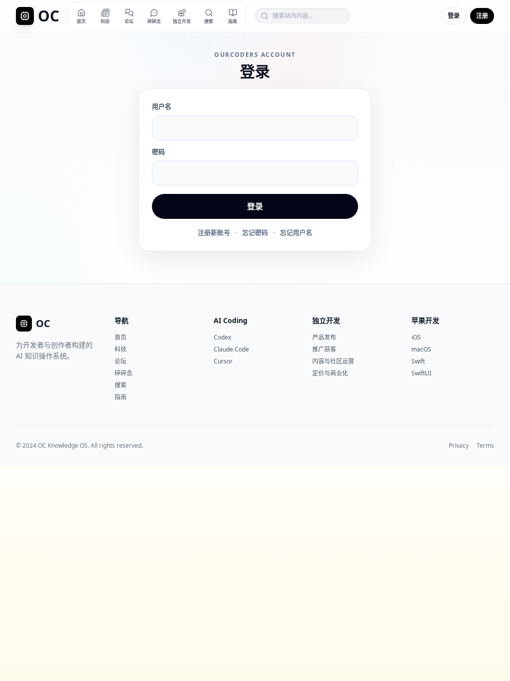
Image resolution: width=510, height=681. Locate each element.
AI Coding (231, 320)
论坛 (121, 361)
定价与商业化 (330, 373)
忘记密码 (255, 232)
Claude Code (231, 349)
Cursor (223, 361)
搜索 (121, 385)
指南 (121, 397)
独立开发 (326, 320)
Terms (485, 446)
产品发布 (324, 337)
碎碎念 (123, 373)
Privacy (459, 446)
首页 (121, 337)
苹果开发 (425, 320)
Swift (418, 361)
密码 (158, 151)
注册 (482, 15)
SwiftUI (421, 373)
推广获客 (324, 349)
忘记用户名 (296, 232)
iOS (416, 337)
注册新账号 (214, 232)
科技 (121, 349)
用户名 (161, 106)
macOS (421, 349)
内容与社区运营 (333, 361)
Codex (222, 337)
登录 (454, 15)
